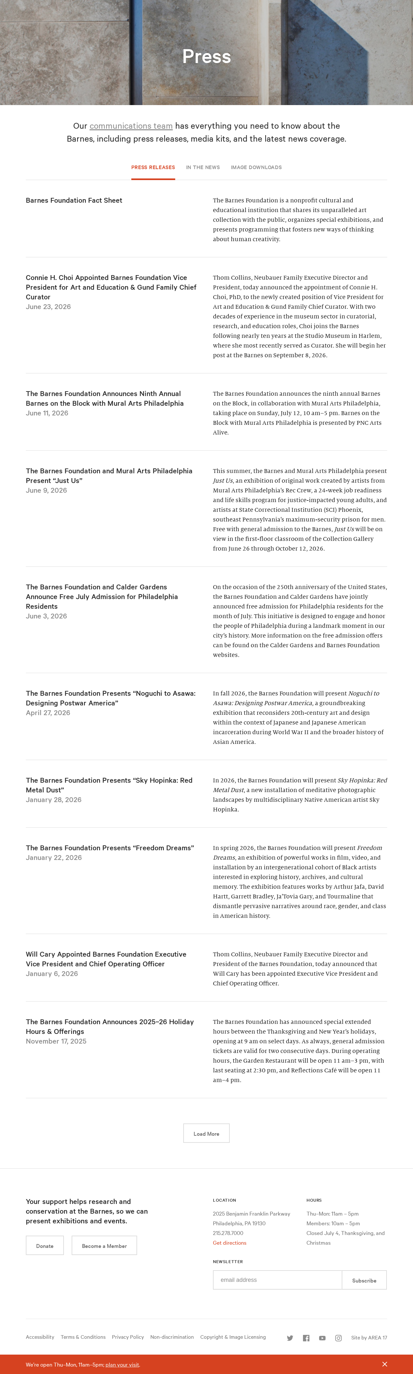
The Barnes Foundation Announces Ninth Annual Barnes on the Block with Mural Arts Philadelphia (105, 398)
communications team (131, 125)
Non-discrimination (172, 1336)
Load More (212, 1133)
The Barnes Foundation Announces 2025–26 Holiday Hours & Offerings (110, 1026)
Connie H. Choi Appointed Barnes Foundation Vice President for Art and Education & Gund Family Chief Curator (111, 287)
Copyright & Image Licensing (233, 1336)
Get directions (230, 1242)
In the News (203, 166)
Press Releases (153, 166)
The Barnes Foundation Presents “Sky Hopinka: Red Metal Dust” (109, 784)
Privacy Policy (128, 1336)
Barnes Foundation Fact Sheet (74, 199)
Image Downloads (256, 166)
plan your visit (122, 1364)
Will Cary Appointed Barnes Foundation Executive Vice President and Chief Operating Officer (106, 958)
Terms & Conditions (83, 1336)
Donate (45, 1245)
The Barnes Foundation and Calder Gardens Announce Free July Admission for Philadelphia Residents (102, 596)
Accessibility (40, 1336)
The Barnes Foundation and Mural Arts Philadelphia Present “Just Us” (109, 475)
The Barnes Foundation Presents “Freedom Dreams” (110, 847)
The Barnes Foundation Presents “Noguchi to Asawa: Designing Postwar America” (111, 697)
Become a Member (104, 1245)
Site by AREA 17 (369, 1337)
